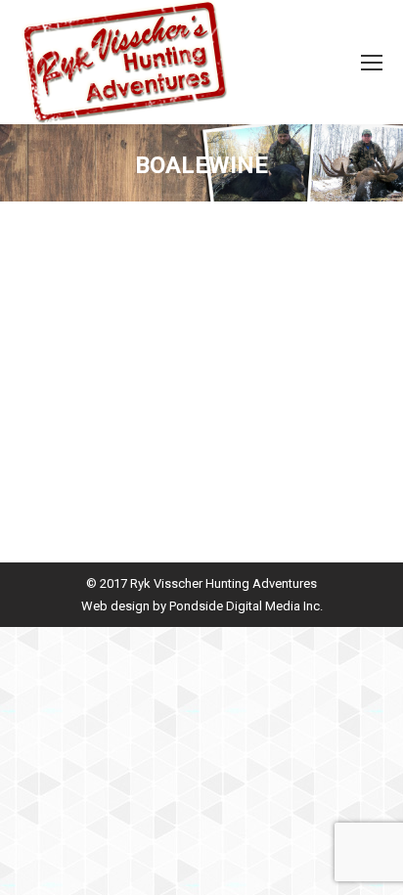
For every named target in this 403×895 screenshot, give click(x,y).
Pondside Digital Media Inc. (246, 606)
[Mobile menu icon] (371, 62)
